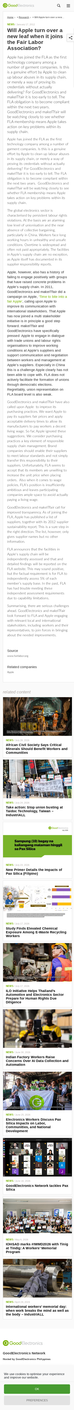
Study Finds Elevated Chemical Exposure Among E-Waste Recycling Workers (36, 932)
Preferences (37, 1400)
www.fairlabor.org (17, 656)
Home (10, 17)
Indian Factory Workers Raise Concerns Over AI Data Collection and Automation (37, 1061)
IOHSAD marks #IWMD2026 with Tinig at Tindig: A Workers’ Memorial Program (37, 1248)
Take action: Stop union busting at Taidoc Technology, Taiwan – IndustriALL (34, 811)
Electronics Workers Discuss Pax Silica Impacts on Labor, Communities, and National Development (33, 1125)
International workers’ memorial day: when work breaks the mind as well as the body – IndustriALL (37, 1310)
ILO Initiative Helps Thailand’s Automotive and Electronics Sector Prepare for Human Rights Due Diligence (35, 996)
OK (37, 1389)
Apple (10, 672)
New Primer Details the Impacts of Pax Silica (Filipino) (34, 871)
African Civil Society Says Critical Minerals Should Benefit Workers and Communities (37, 749)
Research (24, 17)
